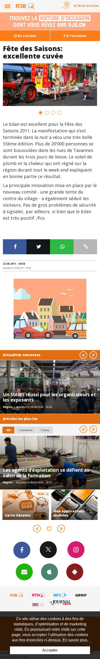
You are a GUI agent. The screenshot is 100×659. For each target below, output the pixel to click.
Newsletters (24, 571)
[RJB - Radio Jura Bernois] (17, 595)
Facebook (21, 550)
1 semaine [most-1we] (25, 430)
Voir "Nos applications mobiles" (33, 505)
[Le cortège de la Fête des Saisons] (50, 84)
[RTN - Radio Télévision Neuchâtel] (38, 595)
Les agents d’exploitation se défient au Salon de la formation (46, 472)
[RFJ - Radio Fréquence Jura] (60, 595)
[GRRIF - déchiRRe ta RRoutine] (81, 595)
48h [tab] (8, 430)
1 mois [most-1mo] (44, 430)
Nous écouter (88, 6)
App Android (74, 571)
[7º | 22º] (66, 0)
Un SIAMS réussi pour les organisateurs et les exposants (49, 397)
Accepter (50, 650)
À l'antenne (75, 35)
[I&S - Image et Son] (38, 604)
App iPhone (49, 571)
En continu (26, 35)
